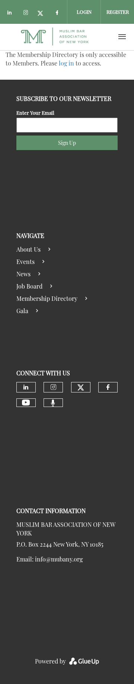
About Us (28, 249)
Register (117, 12)
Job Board (29, 286)
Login (84, 12)
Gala (22, 311)
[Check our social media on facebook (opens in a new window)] (58, 14)
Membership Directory (46, 298)
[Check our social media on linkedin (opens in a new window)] (11, 14)
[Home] (55, 37)
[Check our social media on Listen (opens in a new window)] (53, 403)
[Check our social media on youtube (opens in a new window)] (26, 403)
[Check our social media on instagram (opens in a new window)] (27, 14)
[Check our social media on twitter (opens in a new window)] (42, 14)
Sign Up (67, 142)
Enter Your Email (35, 112)
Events (25, 261)
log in (66, 63)
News (23, 274)
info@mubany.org (59, 559)
